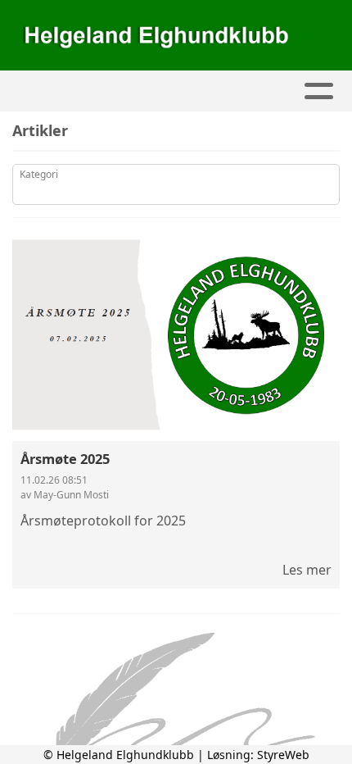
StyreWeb (283, 754)
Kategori (39, 174)
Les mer (307, 570)
